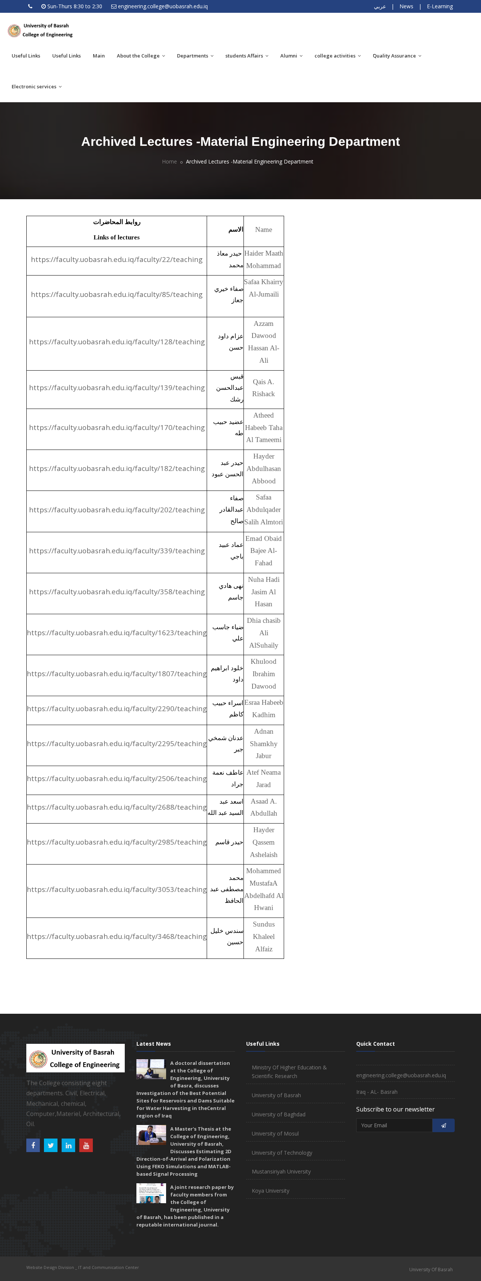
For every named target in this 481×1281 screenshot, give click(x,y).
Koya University (270, 1190)
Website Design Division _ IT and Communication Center (82, 1267)
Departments (193, 55)
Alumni (289, 55)
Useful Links (26, 55)
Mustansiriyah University (281, 1171)
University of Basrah (276, 1095)
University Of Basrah (431, 1269)
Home (169, 161)
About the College (139, 55)
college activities (336, 55)
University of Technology (282, 1152)
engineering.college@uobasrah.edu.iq (163, 6)
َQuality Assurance (395, 55)
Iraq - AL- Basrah (377, 1091)
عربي (380, 6)
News (406, 6)
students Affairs (244, 55)
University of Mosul (275, 1133)
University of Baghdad (279, 1114)
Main (99, 55)
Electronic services (34, 86)
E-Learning (440, 6)
